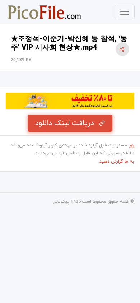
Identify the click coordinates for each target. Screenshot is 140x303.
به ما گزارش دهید (116, 161)
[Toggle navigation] (125, 12)
